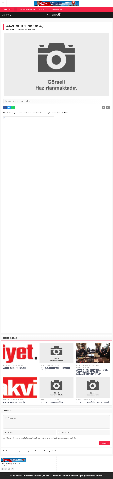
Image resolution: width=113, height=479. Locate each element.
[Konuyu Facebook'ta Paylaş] (5, 107)
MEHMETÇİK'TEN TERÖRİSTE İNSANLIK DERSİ (92, 402)
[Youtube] (12, 469)
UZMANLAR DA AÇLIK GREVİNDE (15, 402)
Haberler (14, 29)
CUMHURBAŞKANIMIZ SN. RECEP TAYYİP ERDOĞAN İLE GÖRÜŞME (40, 9)
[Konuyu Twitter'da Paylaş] (9, 107)
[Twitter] (5, 469)
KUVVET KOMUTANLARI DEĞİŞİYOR (52, 402)
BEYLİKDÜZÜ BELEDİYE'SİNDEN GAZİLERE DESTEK (55, 369)
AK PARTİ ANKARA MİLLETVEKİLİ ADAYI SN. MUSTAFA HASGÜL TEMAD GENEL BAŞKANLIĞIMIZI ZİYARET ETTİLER (92, 372)
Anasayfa (8, 29)
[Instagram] (9, 469)
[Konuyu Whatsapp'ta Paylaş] (13, 107)
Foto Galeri (79, 365)
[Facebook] (2, 469)
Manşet (91, 365)
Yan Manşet (98, 365)
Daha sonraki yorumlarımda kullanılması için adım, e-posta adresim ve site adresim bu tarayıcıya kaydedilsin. (41, 438)
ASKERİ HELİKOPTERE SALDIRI (14, 368)
